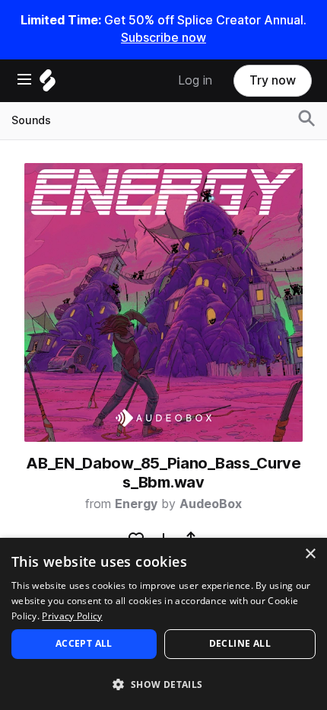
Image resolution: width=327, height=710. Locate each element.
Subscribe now (163, 37)
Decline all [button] (240, 643)
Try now (272, 80)
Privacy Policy (72, 615)
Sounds (31, 120)
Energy (136, 504)
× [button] (310, 554)
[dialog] (163, 624)
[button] (163, 683)
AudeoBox (210, 504)
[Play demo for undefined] (163, 302)
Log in (195, 80)
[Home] (48, 84)
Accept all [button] (84, 643)
